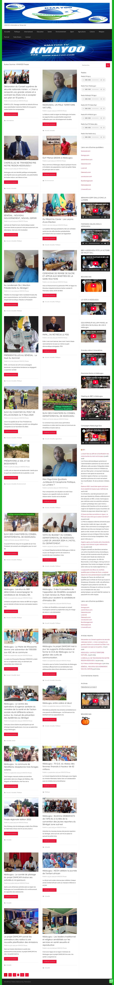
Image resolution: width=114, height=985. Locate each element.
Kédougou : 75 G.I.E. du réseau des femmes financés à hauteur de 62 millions (58, 766)
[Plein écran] (108, 217)
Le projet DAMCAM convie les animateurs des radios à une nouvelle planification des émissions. (21, 939)
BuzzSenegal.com (87, 181)
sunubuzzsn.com (86, 176)
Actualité (7, 32)
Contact (28, 37)
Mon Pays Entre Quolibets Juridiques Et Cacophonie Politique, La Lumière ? (59, 482)
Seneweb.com (85, 151)
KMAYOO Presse (23, 101)
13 (22, 975)
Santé (50, 32)
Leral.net (84, 168)
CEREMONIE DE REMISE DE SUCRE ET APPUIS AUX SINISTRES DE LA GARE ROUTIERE (59, 276)
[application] (95, 210)
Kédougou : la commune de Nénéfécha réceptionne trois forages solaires (21, 767)
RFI (84, 450)
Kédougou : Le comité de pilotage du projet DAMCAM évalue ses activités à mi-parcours (20, 877)
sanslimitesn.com (86, 159)
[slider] (94, 418)
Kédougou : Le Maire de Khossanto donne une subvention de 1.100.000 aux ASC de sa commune (20, 649)
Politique (17, 32)
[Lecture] (83, 217)
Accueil (47, 130)
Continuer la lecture (11, 114)
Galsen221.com (86, 164)
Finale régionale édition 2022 (17, 819)
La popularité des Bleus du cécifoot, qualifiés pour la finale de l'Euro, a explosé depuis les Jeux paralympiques (94, 572)
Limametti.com (86, 189)
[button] (95, 409)
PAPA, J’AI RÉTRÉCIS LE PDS (56, 334)
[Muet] (105, 217)
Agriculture (82, 32)
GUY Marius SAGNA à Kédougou (58, 157)
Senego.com (85, 155)
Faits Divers (17, 37)
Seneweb (84, 605)
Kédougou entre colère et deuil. (57, 703)
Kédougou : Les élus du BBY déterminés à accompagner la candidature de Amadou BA (18, 592)
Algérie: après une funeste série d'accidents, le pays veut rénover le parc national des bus (95, 544)
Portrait (6, 37)
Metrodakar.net (86, 185)
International (28, 32)
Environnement (61, 32)
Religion (101, 32)
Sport (72, 32)
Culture (92, 32)
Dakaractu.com (86, 172)
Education (40, 32)
